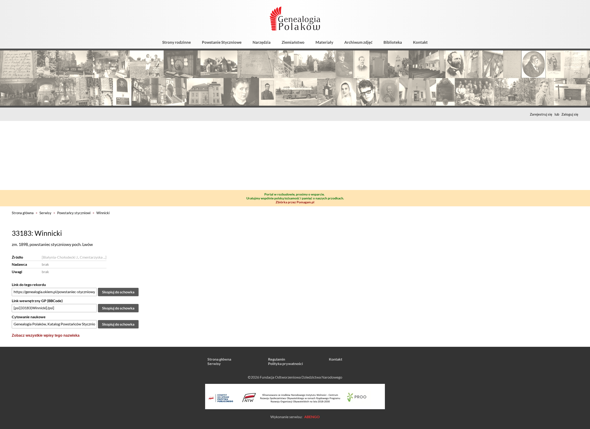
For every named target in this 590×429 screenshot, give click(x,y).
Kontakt (420, 42)
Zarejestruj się (541, 114)
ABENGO (312, 416)
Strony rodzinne (176, 42)
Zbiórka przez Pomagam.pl (295, 202)
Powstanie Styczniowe (222, 42)
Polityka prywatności (285, 363)
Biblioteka (393, 42)
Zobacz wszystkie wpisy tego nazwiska (46, 335)
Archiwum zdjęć (358, 42)
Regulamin (276, 359)
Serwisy (45, 213)
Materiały (324, 42)
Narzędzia (262, 42)
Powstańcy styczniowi (74, 213)
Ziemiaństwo (293, 42)
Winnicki (103, 213)
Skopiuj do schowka (118, 292)
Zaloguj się (569, 114)
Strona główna (23, 213)
